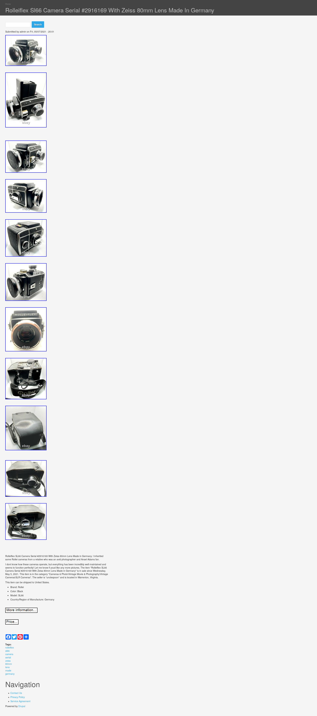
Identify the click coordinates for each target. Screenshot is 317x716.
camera (9, 654)
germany (10, 673)
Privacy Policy (17, 697)
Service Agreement (20, 701)
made (8, 670)
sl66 (7, 650)
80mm (8, 663)
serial (8, 657)
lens (7, 667)
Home (8, 3)
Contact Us (16, 693)
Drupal (21, 706)
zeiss (8, 660)
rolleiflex (9, 647)
